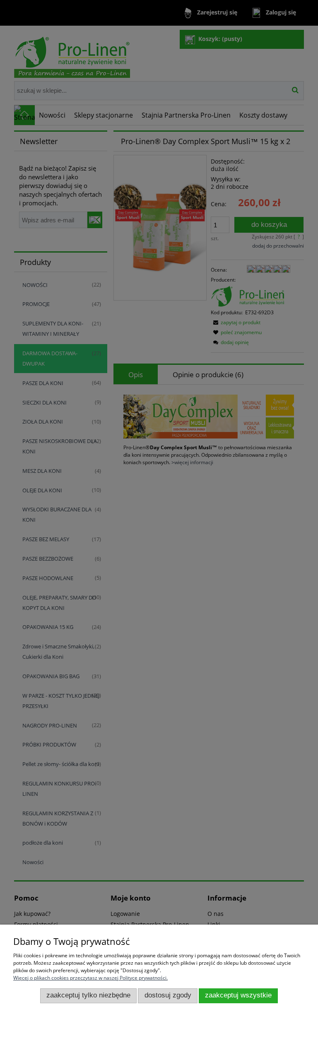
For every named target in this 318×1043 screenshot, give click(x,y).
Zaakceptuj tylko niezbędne (88, 995)
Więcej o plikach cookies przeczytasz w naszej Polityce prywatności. (90, 977)
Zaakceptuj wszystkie (238, 995)
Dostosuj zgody (168, 995)
